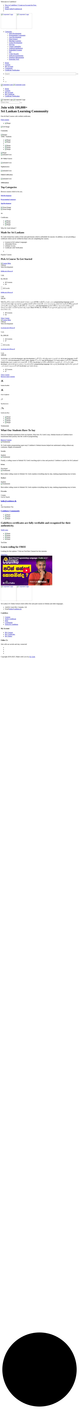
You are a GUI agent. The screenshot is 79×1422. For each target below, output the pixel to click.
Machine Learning (15, 41)
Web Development (15, 33)
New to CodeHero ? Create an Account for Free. (21, 5)
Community (9, 68)
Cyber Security (14, 54)
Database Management (16, 57)
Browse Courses (6, 440)
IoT (10, 52)
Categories (8, 32)
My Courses (9, 632)
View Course (5, 318)
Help (6, 621)
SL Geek (32, 657)
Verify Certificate (10, 619)
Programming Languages (17, 35)
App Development (15, 37)
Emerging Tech (14, 59)
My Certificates (10, 634)
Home (7, 63)
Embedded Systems (15, 50)
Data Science (13, 39)
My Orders (8, 636)
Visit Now (4, 555)
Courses (7, 65)
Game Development (15, 43)
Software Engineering (16, 55)
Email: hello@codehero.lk (13, 9)
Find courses (5, 120)
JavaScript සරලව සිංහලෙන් (8, 327)
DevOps (12, 44)
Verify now (4, 530)
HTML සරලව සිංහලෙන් (7, 271)
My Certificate (9, 94)
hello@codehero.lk (8, 501)
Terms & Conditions (11, 624)
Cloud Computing (15, 46)
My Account (9, 66)
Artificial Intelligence (16, 48)
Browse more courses (8, 376)
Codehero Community (10, 511)
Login (7, 7)
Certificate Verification (12, 70)
